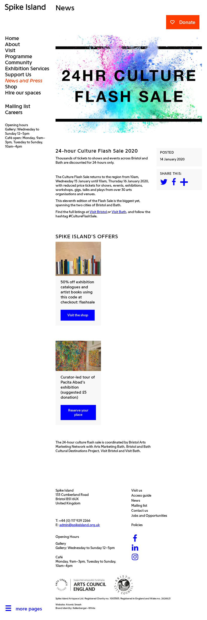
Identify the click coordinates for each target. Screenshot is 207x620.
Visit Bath (119, 212)
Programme (18, 56)
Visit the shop (77, 315)
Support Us (18, 75)
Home (12, 38)
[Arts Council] (81, 584)
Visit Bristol (99, 212)
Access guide (142, 495)
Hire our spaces (23, 93)
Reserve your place (78, 412)
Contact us (141, 510)
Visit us (138, 490)
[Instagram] (135, 557)
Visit (10, 50)
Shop (11, 87)
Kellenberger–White (84, 608)
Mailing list (17, 106)
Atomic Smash (74, 604)
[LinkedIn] (135, 548)
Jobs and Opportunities (150, 515)
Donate (187, 22)
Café (59, 557)
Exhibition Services (27, 68)
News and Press (23, 81)
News (137, 500)
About (12, 44)
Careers (13, 112)
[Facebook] (135, 539)
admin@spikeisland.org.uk (79, 525)
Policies (138, 525)
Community (18, 62)
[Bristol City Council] (123, 584)
